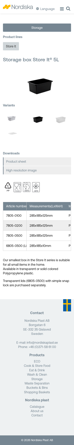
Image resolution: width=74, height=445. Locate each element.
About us (37, 411)
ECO (37, 361)
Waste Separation (37, 383)
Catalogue (37, 406)
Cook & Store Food (37, 365)
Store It (11, 46)
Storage (37, 27)
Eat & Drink (37, 370)
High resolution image (21, 170)
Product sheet (16, 161)
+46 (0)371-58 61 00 (42, 347)
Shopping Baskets (37, 392)
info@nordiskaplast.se (42, 342)
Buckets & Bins (37, 387)
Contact (37, 415)
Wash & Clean (37, 374)
